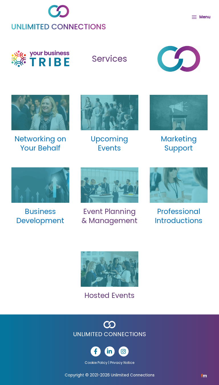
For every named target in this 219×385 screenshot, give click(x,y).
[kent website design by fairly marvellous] (204, 375)
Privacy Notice (122, 362)
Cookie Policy (96, 362)
